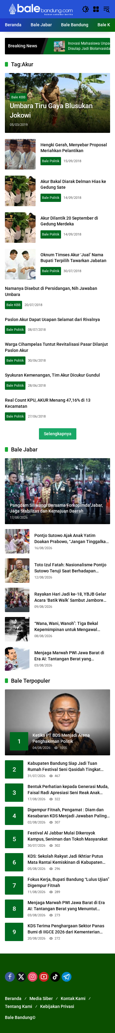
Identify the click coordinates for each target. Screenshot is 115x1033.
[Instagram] (32, 977)
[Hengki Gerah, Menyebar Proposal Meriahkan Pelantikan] (20, 154)
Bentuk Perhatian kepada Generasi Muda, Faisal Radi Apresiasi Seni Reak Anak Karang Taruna (68, 790)
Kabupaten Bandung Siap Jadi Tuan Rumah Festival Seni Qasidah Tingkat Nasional (64, 766)
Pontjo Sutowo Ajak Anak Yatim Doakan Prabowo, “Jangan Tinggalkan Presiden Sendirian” (71, 539)
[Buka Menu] (96, 9)
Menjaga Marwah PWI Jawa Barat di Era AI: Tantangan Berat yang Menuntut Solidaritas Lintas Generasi (70, 656)
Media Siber (41, 998)
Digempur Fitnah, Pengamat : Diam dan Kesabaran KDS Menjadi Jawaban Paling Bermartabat (67, 813)
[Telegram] (66, 977)
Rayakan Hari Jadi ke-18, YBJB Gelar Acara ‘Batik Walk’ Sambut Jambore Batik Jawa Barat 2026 (70, 597)
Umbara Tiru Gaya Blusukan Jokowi (51, 110)
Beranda (13, 998)
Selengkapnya (57, 433)
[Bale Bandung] (40, 8)
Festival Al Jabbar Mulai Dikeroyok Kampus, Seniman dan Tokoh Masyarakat (68, 835)
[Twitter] (21, 977)
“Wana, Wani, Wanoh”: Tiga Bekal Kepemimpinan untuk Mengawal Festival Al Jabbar (66, 627)
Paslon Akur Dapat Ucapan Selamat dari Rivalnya (52, 319)
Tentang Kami (18, 1006)
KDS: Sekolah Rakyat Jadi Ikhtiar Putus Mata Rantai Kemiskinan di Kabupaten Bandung (65, 859)
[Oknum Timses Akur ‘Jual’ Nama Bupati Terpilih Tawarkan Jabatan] (20, 264)
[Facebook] (10, 977)
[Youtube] (44, 977)
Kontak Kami (73, 998)
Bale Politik (50, 161)
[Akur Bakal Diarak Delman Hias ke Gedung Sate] (20, 191)
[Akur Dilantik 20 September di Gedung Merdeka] (20, 227)
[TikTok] (55, 977)
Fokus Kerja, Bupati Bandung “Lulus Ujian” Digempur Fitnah (68, 882)
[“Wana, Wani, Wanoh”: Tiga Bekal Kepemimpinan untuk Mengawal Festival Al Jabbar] (17, 629)
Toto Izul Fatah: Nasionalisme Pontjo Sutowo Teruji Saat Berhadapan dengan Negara (70, 568)
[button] (85, 9)
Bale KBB (18, 97)
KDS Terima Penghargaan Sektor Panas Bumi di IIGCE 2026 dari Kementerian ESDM (66, 929)
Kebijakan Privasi (57, 1006)
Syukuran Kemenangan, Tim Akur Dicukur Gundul (52, 375)
